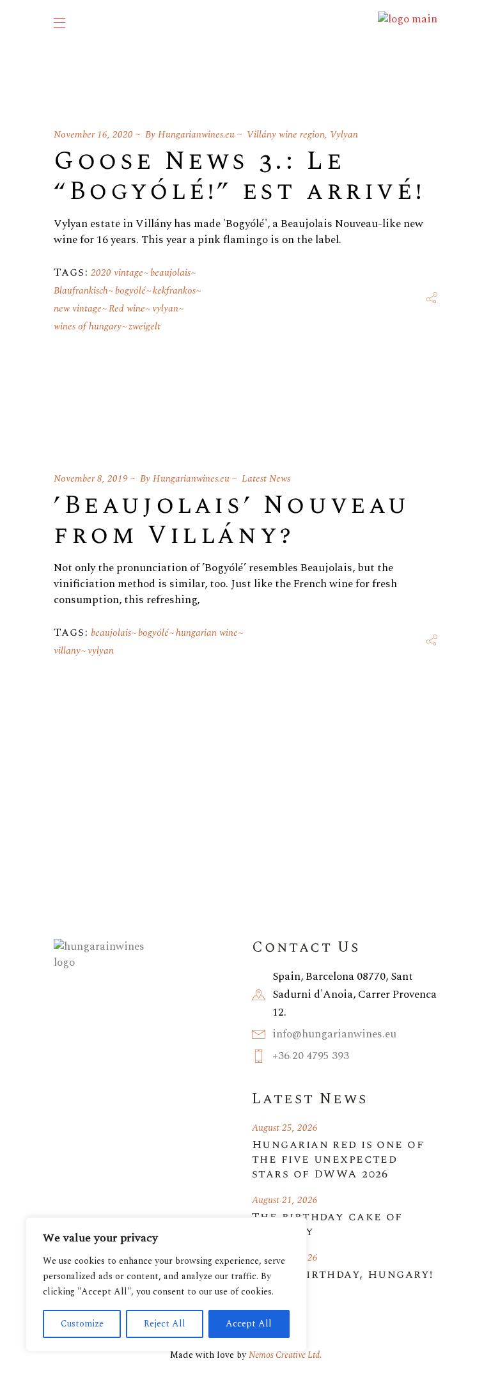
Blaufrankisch (81, 290)
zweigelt (144, 326)
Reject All (164, 1323)
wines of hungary (87, 326)
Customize (82, 1323)
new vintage (78, 308)
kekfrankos (174, 290)
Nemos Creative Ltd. (285, 1355)
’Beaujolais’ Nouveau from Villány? (232, 520)
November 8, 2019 (91, 478)
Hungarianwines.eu (196, 134)
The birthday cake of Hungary (327, 1224)
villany (67, 650)
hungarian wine (207, 633)
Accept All (249, 1323)
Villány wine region (286, 134)
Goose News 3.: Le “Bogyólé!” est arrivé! (239, 176)
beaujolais (170, 272)
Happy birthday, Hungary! (342, 1274)
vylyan (165, 308)
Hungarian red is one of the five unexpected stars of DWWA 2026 (338, 1159)
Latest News (266, 478)
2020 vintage (117, 272)
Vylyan (344, 134)
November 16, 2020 (93, 134)
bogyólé (130, 290)
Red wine (127, 308)
